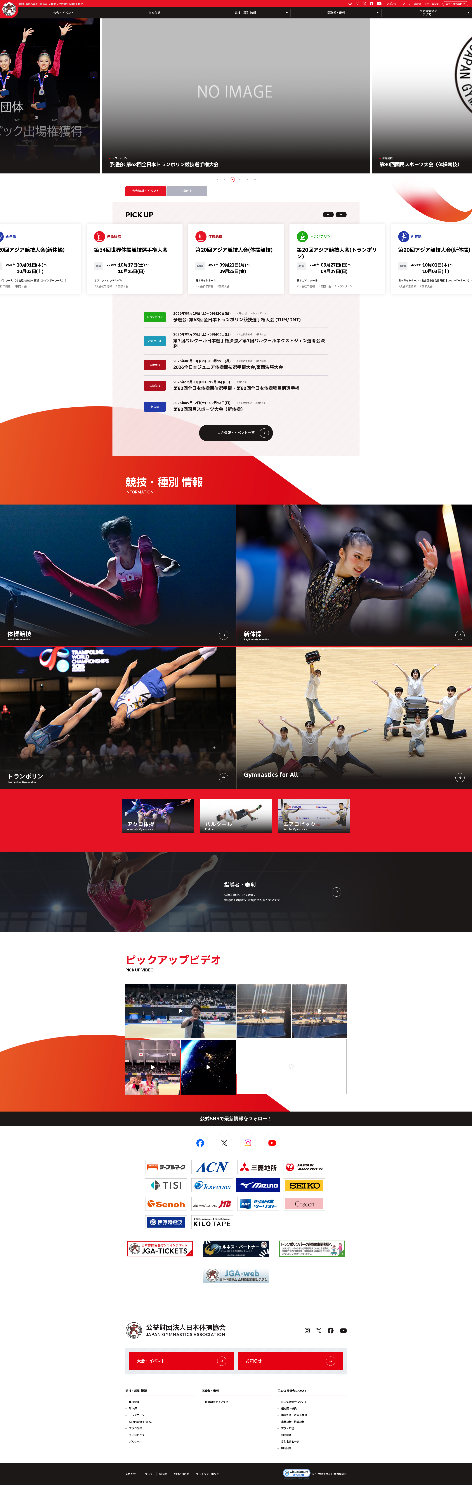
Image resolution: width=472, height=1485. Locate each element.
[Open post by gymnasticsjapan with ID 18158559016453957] (319, 1011)
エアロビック (137, 1435)
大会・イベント (63, 13)
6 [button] (255, 179)
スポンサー (393, 4)
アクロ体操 (135, 1428)
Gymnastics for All (140, 1422)
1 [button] (217, 179)
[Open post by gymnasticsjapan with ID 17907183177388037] (208, 1067)
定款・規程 (287, 1428)
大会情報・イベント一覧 (236, 432)
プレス (406, 4)
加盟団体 (286, 1435)
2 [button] (224, 179)
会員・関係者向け (455, 4)
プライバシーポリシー (209, 1474)
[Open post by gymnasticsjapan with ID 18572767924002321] (180, 1011)
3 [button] (232, 179)
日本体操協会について (294, 1402)
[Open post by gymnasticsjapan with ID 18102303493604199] (292, 1066)
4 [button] (239, 179)
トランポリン (137, 1415)
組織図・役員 (289, 1409)
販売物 (417, 4)
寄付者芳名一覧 (290, 1442)
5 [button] (247, 179)
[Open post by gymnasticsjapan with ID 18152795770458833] (152, 1067)
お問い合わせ (431, 4)
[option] (236, 95)
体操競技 (134, 1402)
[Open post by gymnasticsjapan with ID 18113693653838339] (264, 1011)
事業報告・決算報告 (292, 1422)
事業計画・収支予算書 (294, 1415)
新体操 (133, 1409)
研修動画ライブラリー (218, 1402)
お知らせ (154, 13)
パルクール (135, 1442)
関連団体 (286, 1448)
